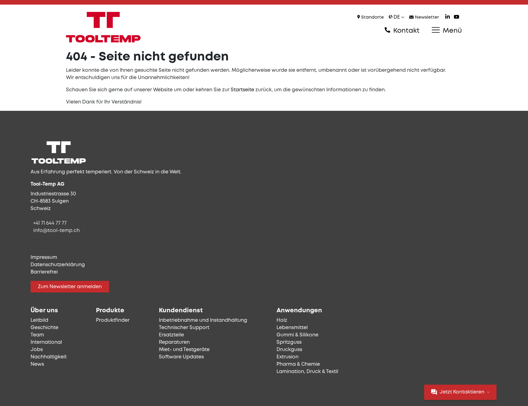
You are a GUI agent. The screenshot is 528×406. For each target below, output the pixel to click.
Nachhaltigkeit (49, 357)
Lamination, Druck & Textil (307, 371)
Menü (451, 31)
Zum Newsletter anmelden (70, 287)
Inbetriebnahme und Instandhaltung (203, 320)
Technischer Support (184, 327)
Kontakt (405, 31)
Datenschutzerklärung (58, 265)
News (37, 364)
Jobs (37, 349)
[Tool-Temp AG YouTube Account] (456, 17)
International (46, 342)
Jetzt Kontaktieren (462, 392)
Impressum (44, 257)
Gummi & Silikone (297, 335)
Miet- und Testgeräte (184, 349)
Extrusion (288, 357)
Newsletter (426, 18)
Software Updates (181, 357)
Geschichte (44, 327)
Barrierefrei (44, 272)
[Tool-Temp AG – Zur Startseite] (103, 27)
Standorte (372, 18)
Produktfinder (113, 320)
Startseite (242, 90)
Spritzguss (289, 342)
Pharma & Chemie (298, 364)
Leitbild (39, 320)
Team (37, 335)
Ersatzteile (171, 335)
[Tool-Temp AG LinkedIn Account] (447, 17)
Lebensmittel (292, 327)
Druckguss (289, 349)
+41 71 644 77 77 (50, 223)
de (396, 17)
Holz (282, 320)
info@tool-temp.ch (56, 230)
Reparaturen (174, 342)
